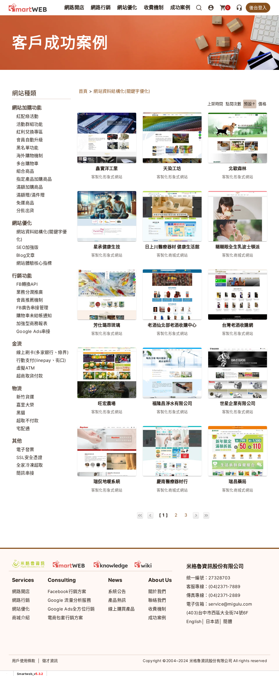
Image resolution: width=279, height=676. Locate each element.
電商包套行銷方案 (65, 617)
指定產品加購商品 (34, 179)
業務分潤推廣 (29, 292)
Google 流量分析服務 (69, 600)
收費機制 (157, 609)
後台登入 (258, 7)
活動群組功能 (29, 124)
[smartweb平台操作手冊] (152, 564)
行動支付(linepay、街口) (41, 360)
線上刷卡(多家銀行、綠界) (42, 352)
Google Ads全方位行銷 (71, 609)
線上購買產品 (121, 609)
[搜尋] (198, 7)
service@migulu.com (230, 604)
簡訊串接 (25, 473)
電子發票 (25, 449)
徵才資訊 (50, 660)
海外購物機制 (29, 155)
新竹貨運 (25, 397)
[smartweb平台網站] (70, 564)
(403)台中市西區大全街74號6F (217, 612)
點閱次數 (233, 104)
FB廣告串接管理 (32, 307)
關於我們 (157, 591)
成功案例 (180, 7)
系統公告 (117, 591)
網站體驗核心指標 (34, 263)
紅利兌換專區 (29, 132)
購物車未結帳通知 (34, 315)
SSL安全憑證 (29, 457)
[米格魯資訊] (29, 564)
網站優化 (127, 7)
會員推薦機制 (29, 300)
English (194, 621)
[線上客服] (239, 7)
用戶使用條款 (23, 660)
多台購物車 (27, 163)
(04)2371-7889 (224, 586)
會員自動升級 (29, 139)
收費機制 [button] (154, 7)
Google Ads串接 (33, 331)
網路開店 (21, 591)
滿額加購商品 (29, 187)
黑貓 (20, 412)
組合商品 (25, 171)
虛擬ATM (25, 368)
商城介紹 (21, 617)
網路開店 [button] (74, 7)
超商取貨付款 (29, 376)
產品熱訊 (117, 600)
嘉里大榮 (25, 404)
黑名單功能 (27, 147)
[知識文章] (111, 564)
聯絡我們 (157, 600)
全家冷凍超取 (29, 465)
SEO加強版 (27, 247)
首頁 (83, 91)
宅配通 (23, 428)
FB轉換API (27, 284)
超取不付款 (27, 420)
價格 (262, 104)
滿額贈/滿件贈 (30, 195)
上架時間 (215, 104)
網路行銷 (101, 7)
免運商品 (25, 203)
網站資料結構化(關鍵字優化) (121, 91)
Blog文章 (25, 255)
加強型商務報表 (31, 323)
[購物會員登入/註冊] (210, 7)
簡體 (227, 621)
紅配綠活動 (27, 116)
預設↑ (250, 104)
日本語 (212, 621)
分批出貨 (25, 210)
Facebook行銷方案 (67, 591)
